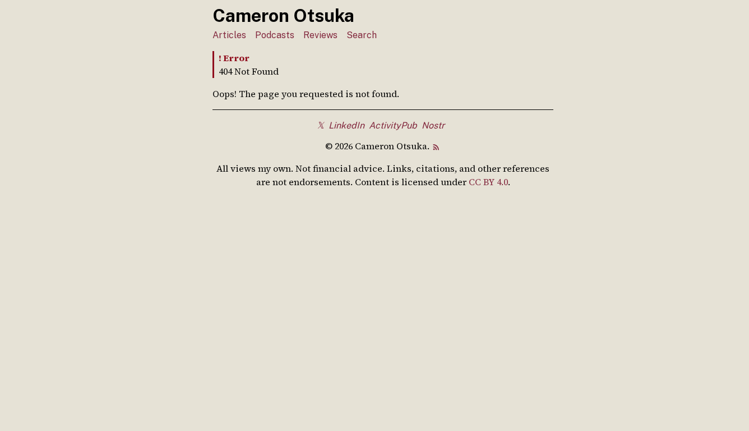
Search (361, 35)
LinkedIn (346, 125)
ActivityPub (393, 125)
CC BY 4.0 (488, 182)
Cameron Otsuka (283, 15)
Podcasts (274, 35)
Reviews (320, 35)
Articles (229, 35)
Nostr (433, 125)
